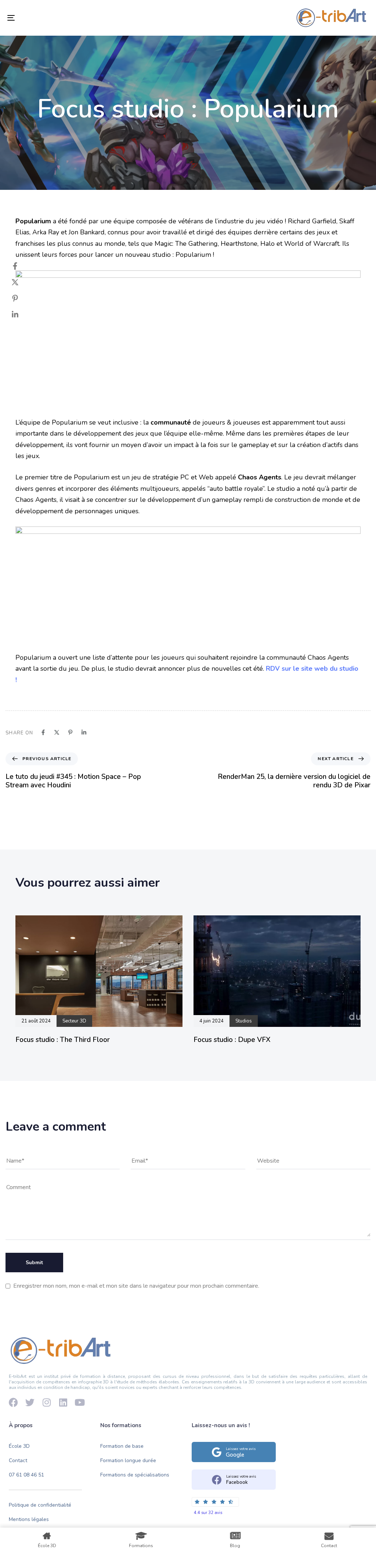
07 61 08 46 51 (26, 1474)
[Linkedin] (22, 314)
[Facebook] (22, 266)
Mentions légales (29, 1519)
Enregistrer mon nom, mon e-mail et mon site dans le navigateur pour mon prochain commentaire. (136, 1286)
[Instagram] (46, 1402)
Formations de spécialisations (134, 1474)
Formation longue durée (128, 1460)
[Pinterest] (22, 298)
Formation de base (122, 1446)
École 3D (19, 1446)
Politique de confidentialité (40, 1505)
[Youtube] (79, 1402)
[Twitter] (22, 282)
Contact (18, 1460)
